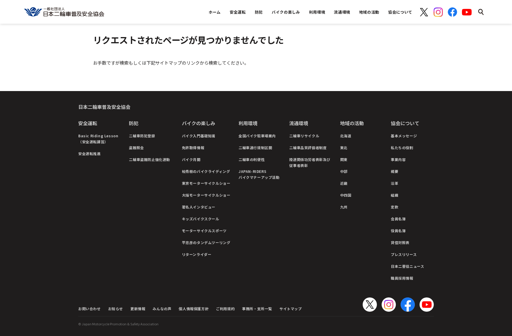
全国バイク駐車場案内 (257, 135)
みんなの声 (162, 308)
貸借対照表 (400, 242)
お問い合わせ (89, 308)
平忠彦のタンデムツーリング (206, 242)
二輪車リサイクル (304, 135)
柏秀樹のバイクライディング (206, 171)
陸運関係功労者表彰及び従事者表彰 (309, 162)
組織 (394, 195)
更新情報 (137, 308)
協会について (405, 123)
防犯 (133, 123)
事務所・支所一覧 (257, 308)
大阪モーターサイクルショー (206, 195)
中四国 (345, 195)
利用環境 (248, 123)
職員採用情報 (402, 278)
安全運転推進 (89, 153)
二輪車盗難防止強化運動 (149, 159)
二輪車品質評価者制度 (308, 147)
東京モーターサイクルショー (206, 183)
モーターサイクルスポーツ (204, 230)
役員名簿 (398, 230)
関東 (344, 159)
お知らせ (115, 308)
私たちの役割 (402, 147)
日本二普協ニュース (407, 266)
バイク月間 (191, 159)
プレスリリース (404, 254)
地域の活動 (352, 123)
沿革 (394, 183)
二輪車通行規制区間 (255, 147)
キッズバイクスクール (200, 218)
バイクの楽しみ (198, 123)
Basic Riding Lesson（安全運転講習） (98, 138)
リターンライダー (197, 254)
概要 (394, 171)
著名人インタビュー (198, 206)
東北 (344, 147)
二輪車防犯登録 (142, 135)
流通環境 (298, 123)
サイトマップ (290, 308)
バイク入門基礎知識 (198, 135)
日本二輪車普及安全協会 (104, 106)
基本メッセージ (404, 135)
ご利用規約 (225, 308)
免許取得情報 (193, 147)
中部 (344, 171)
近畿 (344, 183)
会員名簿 (398, 218)
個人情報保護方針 (194, 308)
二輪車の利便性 (252, 159)
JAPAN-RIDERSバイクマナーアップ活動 (259, 174)
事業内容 (398, 159)
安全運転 (87, 123)
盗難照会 (136, 147)
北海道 (345, 135)
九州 (344, 206)
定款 (394, 206)
